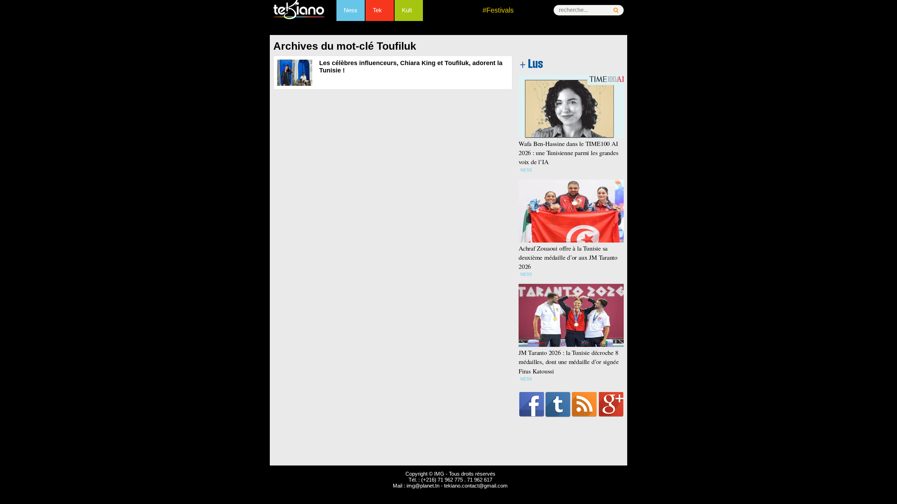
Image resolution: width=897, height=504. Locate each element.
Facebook (532, 404)
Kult (407, 10)
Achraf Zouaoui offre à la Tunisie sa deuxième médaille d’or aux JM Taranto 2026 (568, 257)
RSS (584, 404)
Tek (377, 10)
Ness (350, 10)
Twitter (558, 404)
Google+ (611, 404)
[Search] (616, 10)
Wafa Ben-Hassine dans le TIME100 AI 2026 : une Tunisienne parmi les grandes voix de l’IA (568, 152)
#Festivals (498, 10)
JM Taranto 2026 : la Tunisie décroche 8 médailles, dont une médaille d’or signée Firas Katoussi (568, 361)
